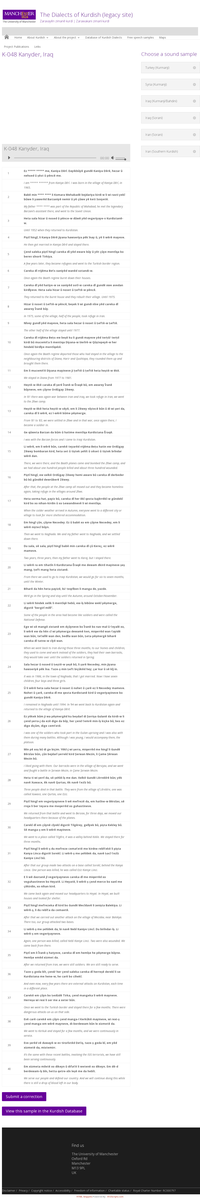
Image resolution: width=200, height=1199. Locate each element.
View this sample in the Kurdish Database (44, 1111)
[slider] (120, 158)
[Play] (9, 158)
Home (18, 37)
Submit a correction (24, 1096)
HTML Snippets (84, 1196)
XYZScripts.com (115, 1196)
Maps (162, 37)
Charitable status (118, 1190)
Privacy (23, 1190)
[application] (66, 156)
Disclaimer (8, 1190)
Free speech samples (140, 37)
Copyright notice (41, 1190)
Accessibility (63, 1190)
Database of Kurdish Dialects (103, 37)
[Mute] (112, 157)
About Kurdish (36, 37)
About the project (65, 37)
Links (37, 46)
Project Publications (16, 46)
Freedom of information (89, 1190)
